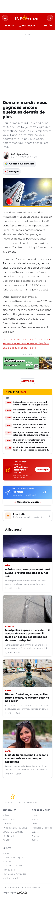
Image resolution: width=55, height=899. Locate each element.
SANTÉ (6, 840)
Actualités (27, 381)
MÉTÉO (48, 25)
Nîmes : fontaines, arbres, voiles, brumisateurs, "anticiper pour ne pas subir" (27, 698)
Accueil (6, 853)
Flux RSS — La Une (12, 865)
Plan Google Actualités (14, 874)
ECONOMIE (8, 836)
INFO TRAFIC (9, 819)
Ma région (29, 25)
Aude (34, 823)
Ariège (35, 840)
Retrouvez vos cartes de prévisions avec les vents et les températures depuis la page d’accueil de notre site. (27, 343)
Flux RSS (7, 861)
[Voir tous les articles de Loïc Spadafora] (6, 155)
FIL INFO (9, 25)
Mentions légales (11, 878)
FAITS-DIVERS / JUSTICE (15, 827)
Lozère (35, 832)
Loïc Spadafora (19, 154)
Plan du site (9, 869)
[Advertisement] (27, 64)
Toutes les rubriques (13, 857)
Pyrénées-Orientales (42, 827)
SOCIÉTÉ (7, 823)
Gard (34, 815)
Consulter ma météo (29, 502)
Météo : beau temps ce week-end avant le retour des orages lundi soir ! (27, 573)
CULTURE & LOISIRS (13, 832)
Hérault (35, 819)
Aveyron (36, 836)
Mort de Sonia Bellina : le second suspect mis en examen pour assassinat (26, 758)
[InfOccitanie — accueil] (27, 17)
